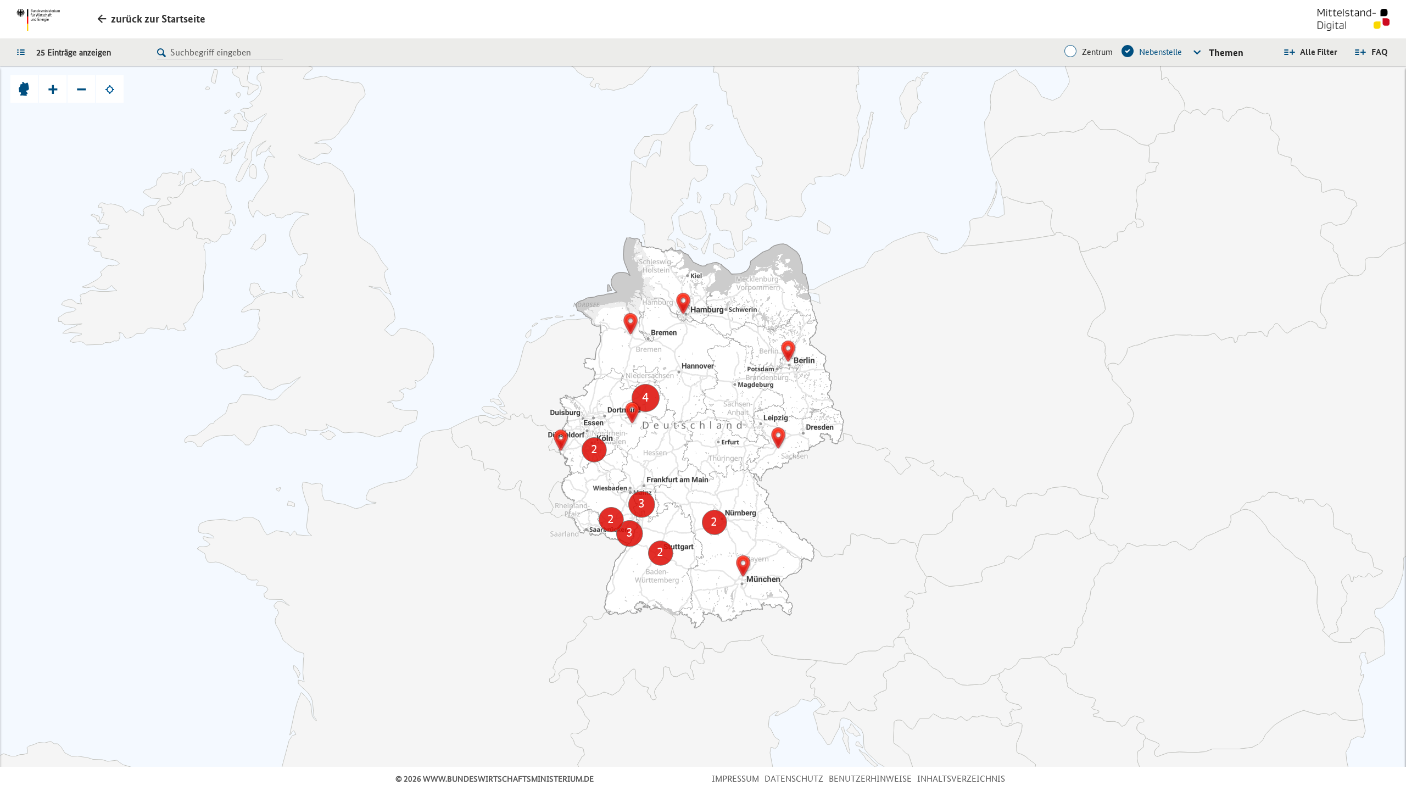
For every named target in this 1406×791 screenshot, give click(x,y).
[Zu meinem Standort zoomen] (110, 89)
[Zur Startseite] (1354, 21)
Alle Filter (1318, 52)
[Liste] (23, 51)
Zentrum (1097, 52)
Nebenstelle (1160, 52)
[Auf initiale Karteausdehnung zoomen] (24, 89)
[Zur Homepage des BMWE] (38, 20)
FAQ (1379, 52)
